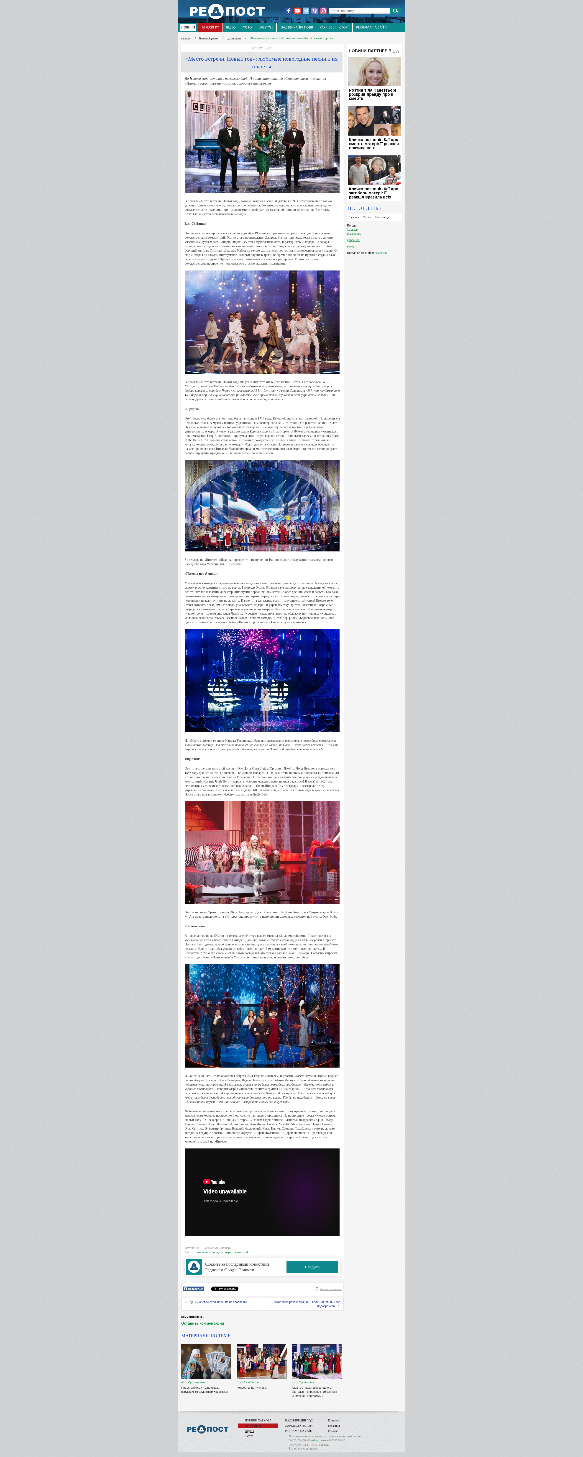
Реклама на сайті (371, 27)
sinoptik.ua (381, 253)
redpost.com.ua (319, 1440)
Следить (312, 1266)
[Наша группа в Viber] (314, 10)
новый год (241, 1252)
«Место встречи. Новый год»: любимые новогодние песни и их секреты (291, 38)
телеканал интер (208, 1252)
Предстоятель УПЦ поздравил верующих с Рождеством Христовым (205, 1389)
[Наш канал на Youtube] (297, 10)
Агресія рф (210, 27)
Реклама (333, 1431)
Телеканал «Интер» (218, 1248)
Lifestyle (266, 27)
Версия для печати (331, 1289)
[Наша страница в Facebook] (288, 10)
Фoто (247, 27)
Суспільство (234, 38)
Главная (185, 38)
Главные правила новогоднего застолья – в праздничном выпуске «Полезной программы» (314, 1392)
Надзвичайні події (297, 27)
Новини (188, 27)
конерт (227, 1252)
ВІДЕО (231, 27)
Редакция (334, 1426)
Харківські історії (334, 27)
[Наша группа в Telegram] (305, 10)
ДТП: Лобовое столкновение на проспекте (218, 1302)
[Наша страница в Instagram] (323, 10)
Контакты (334, 1420)
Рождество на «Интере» (252, 1387)
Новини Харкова (208, 38)
